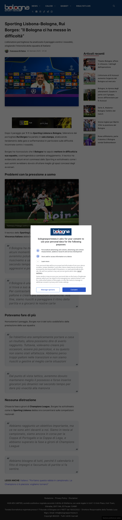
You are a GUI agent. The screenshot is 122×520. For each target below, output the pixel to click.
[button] (61, 261)
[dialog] (61, 260)
